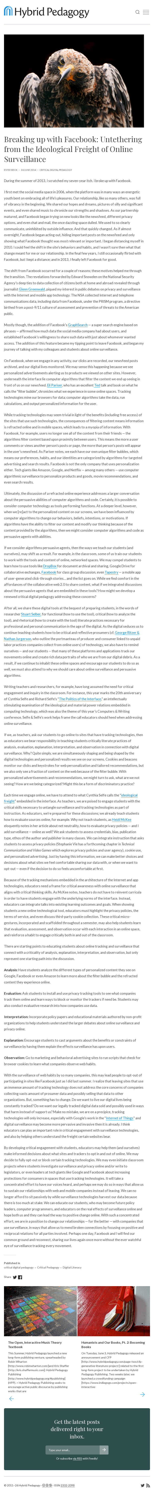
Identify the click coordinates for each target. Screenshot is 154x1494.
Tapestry (111, 572)
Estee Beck (10, 169)
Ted (97, 385)
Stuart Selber (31, 614)
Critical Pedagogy (48, 1267)
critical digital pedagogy (56, 169)
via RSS (77, 1458)
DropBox (50, 566)
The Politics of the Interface (80, 699)
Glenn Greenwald (32, 289)
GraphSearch (78, 325)
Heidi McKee (121, 819)
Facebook (49, 572)
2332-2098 (68, 1485)
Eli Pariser (54, 385)
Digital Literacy (72, 1267)
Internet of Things (119, 1118)
